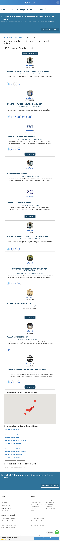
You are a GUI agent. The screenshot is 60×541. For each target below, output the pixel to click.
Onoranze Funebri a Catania (38, 523)
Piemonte (13, 37)
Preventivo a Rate (36, 502)
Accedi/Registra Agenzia (52, 500)
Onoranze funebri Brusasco (13, 457)
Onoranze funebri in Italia (8, 518)
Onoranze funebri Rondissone (13, 454)
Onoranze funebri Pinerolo (12, 446)
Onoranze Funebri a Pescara (38, 520)
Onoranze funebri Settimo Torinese (15, 440)
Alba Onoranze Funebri (17, 174)
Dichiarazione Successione (35, 507)
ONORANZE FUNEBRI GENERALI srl (21, 136)
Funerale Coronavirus (51, 511)
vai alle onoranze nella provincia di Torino (15, 460)
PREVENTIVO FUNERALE (50, 29)
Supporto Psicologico (37, 504)
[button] (29, 411)
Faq (33, 510)
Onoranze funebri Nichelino (13, 448)
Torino (21, 37)
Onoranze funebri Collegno (13, 434)
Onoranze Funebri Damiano (19, 203)
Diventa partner (50, 502)
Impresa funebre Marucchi (19, 303)
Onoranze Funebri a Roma (8, 520)
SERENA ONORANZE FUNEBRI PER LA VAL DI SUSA (27, 236)
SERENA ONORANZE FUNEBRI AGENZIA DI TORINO (28, 71)
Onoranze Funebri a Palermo (9, 525)
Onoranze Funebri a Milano (8, 523)
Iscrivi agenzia (49, 504)
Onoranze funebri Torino (12, 429)
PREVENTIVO (30, 154)
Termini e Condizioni (51, 508)
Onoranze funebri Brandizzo (13, 443)
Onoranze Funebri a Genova (38, 518)
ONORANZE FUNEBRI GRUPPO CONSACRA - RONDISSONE (30, 270)
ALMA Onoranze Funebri (17, 337)
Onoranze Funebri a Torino (8, 527)
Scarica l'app (49, 506)
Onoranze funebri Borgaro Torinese (15, 451)
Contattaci (4, 502)
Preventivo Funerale (37, 500)
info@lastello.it (8, 508)
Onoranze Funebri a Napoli (37, 525)
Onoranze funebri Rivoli (12, 437)
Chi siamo (4, 500)
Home (6, 37)
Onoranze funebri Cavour (12, 432)
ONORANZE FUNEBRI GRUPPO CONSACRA (24, 104)
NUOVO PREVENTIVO (30, 53)
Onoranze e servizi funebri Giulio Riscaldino (26, 369)
